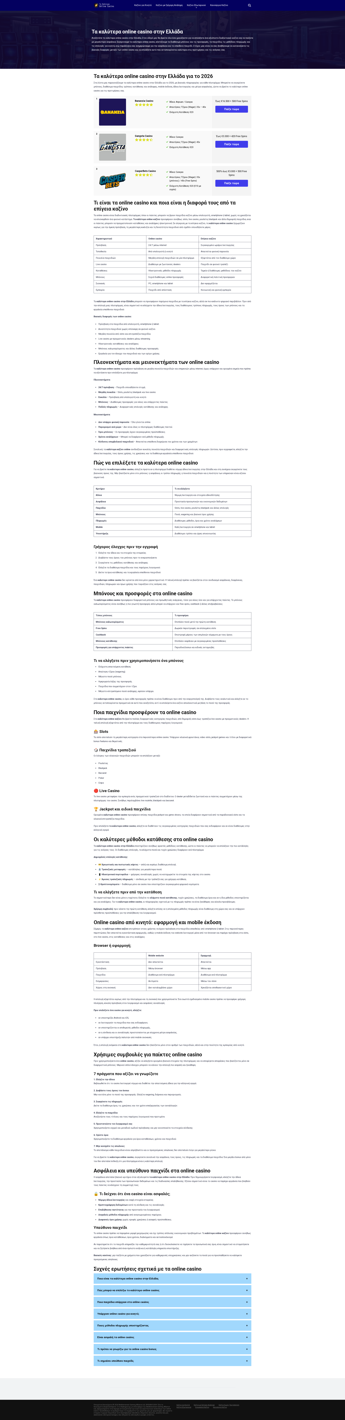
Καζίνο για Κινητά (142, 5)
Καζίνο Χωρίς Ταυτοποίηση (229, 1405)
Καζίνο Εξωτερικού (196, 5)
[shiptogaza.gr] (104, 4)
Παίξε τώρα (231, 109)
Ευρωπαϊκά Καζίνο (202, 1407)
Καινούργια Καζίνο (219, 5)
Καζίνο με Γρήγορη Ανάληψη (169, 5)
